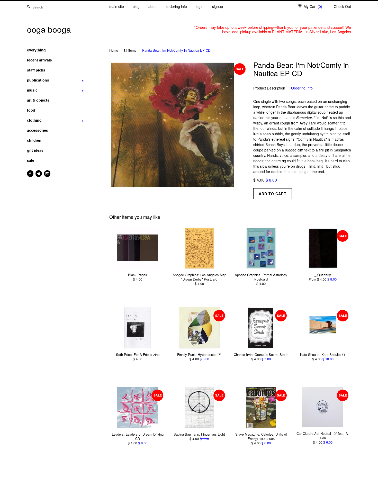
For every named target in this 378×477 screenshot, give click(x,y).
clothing (55, 120)
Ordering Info (302, 88)
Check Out (342, 6)
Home (113, 50)
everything (36, 49)
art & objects (38, 100)
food (31, 110)
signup (217, 6)
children (34, 140)
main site (116, 6)
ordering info (176, 6)
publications (55, 80)
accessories (37, 130)
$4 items (130, 50)
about (153, 6)
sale (30, 160)
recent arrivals (39, 59)
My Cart (313, 6)
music (55, 90)
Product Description (269, 88)
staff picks (36, 70)
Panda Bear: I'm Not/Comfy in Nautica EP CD (176, 50)
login (199, 6)
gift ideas (35, 150)
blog (136, 6)
